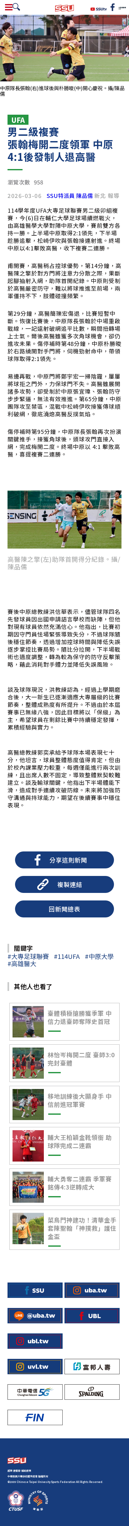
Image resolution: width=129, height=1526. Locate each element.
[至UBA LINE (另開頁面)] (35, 1315)
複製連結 (69, 884)
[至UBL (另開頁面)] (92, 1315)
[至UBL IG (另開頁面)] (35, 1341)
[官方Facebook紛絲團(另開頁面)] (113, 7)
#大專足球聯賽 (28, 956)
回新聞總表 (64, 909)
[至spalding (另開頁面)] (92, 1392)
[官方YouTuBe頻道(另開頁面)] (98, 8)
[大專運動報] (122, 7)
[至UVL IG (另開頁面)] (35, 1366)
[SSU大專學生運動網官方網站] (64, 7)
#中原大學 (99, 956)
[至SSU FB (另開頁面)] (35, 1290)
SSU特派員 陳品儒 (70, 196)
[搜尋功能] (16, 7)
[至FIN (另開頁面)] (35, 1417)
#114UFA (67, 956)
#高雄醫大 (22, 963)
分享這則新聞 (68, 860)
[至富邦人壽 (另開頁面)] (92, 1366)
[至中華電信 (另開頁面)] (35, 1392)
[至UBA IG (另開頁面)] (92, 1290)
